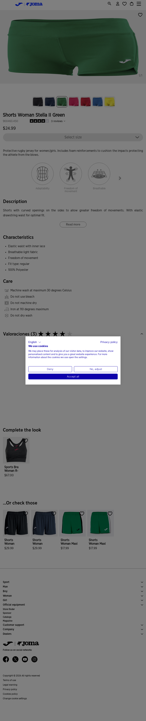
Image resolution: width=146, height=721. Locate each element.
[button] (34, 342)
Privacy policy (109, 342)
